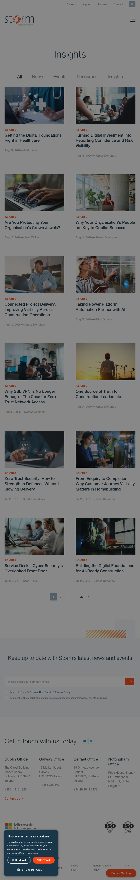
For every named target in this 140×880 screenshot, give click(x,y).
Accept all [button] (43, 860)
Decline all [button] (19, 860)
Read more (32, 852)
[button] (31, 869)
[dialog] (31, 853)
